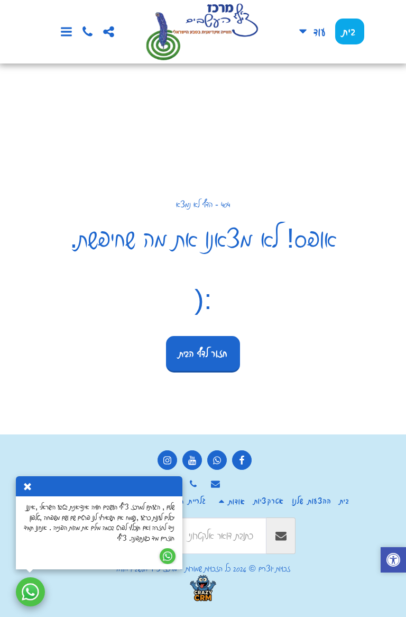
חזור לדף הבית (203, 353)
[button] (108, 31)
